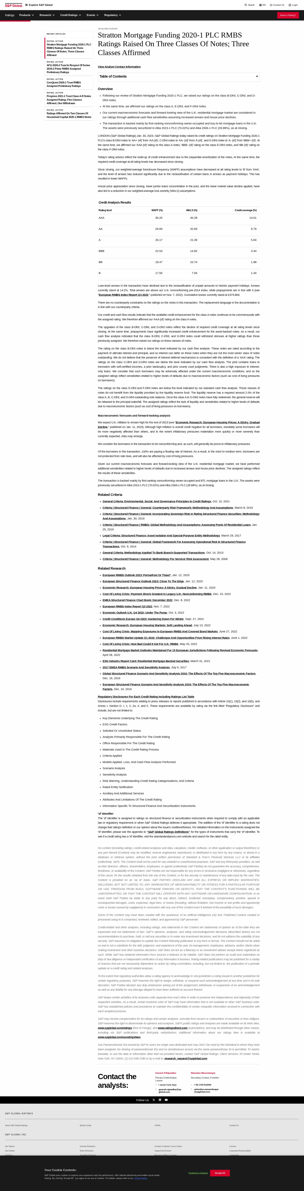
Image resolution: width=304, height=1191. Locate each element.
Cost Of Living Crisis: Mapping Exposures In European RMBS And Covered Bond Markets (160, 631)
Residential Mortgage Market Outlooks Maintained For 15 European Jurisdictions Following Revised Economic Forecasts (180, 650)
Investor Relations (87, 1146)
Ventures (9, 1155)
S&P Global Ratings (19, 1113)
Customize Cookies (198, 1173)
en (264, 5)
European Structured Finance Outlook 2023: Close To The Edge (143, 581)
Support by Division (163, 1151)
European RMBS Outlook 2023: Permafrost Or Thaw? (137, 575)
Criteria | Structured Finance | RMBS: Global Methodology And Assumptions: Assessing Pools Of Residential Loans (176, 524)
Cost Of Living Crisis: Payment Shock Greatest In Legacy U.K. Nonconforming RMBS (157, 594)
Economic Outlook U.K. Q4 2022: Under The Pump (135, 612)
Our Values (10, 1146)
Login (295, 5)
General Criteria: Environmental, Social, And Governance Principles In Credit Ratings (157, 501)
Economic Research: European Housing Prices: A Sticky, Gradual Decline (150, 587)
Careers (232, 1146)
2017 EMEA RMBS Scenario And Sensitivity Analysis (136, 667)
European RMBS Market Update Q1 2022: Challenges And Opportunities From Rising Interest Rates (166, 637)
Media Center (86, 1126)
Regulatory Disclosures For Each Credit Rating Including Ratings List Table (146, 696)
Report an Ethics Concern (166, 1155)
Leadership (234, 1155)
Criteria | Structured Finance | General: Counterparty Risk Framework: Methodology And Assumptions (168, 507)
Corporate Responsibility (240, 1151)
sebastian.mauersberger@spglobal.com (206, 1090)
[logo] (13, 5)
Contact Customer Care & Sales (168, 1146)
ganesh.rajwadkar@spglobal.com (170, 1090)
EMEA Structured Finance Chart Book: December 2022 (137, 600)
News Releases (86, 1151)
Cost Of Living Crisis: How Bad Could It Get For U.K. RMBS (140, 644)
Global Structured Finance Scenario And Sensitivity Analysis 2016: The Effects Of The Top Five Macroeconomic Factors (179, 673)
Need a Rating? (288, 15)
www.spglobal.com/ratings (115, 1028)
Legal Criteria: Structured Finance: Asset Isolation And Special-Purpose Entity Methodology (161, 535)
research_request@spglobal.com (186, 1058)
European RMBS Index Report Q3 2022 (123, 294)
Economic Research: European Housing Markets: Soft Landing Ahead (147, 625)
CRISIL (158, 1126)
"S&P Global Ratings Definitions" (168, 831)
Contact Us (278, 5)
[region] (152, 1173)
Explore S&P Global (41, 5)
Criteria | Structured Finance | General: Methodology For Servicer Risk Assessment (156, 559)
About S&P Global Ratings (16, 1126)
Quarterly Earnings (88, 1155)
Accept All (220, 1173)
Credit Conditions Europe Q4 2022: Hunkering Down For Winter (143, 619)
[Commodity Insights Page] (154, 1100)
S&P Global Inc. (16, 1134)
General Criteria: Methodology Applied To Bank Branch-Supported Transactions (154, 552)
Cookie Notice (140, 1178)
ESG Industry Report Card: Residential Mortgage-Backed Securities (146, 661)
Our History (10, 1151)
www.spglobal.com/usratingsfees (119, 1037)
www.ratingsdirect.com (172, 1028)
